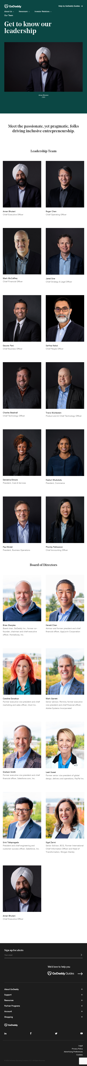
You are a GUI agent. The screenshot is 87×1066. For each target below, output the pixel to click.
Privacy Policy (77, 1048)
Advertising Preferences (73, 1051)
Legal (81, 1045)
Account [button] (8, 1011)
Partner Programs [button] (12, 1006)
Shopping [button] (8, 1017)
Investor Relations (42, 11)
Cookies (79, 1054)
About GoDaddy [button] (11, 989)
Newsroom (23, 11)
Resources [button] (8, 1000)
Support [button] (8, 995)
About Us (8, 11)
